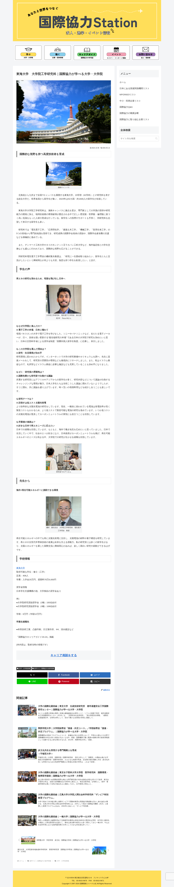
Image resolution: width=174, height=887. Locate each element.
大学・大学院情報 (24, 668)
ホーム (123, 82)
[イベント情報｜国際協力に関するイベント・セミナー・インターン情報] (116, 52)
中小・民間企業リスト (130, 101)
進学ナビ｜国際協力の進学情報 (44, 668)
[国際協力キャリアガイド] (87, 52)
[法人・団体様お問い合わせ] (146, 52)
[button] (95, 681)
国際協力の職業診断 (129, 113)
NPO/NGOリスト (128, 94)
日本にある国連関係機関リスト (134, 88)
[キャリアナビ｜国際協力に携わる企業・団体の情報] (57, 52)
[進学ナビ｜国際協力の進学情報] (28, 52)
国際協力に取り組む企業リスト (134, 119)
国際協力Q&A (126, 107)
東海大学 (20, 568)
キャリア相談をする (64, 655)
